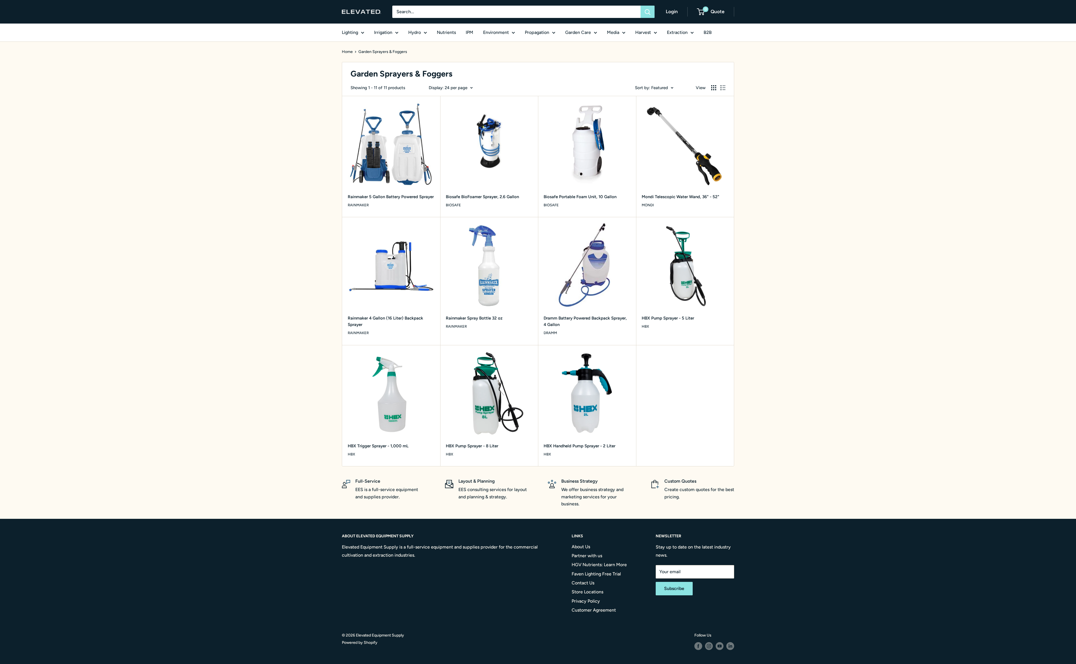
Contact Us (583, 583)
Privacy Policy (586, 601)
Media (613, 32)
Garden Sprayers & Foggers (382, 51)
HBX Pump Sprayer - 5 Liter (668, 318)
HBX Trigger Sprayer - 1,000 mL (378, 445)
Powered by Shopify (359, 642)
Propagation (537, 32)
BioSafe (453, 205)
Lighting (350, 32)
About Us (581, 546)
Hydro (414, 32)
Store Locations (587, 591)
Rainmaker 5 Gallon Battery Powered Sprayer (391, 196)
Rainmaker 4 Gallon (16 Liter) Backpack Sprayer (385, 321)
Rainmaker (358, 205)
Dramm (550, 333)
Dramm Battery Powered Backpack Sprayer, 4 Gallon (585, 321)
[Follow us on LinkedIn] (730, 646)
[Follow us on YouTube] (719, 646)
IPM (469, 32)
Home (347, 51)
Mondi (648, 205)
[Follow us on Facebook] (698, 646)
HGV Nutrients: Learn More (599, 564)
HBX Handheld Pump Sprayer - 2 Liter (579, 445)
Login (672, 11)
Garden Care (578, 32)
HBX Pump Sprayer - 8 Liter (472, 445)
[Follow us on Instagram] (709, 646)
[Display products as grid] (713, 87)
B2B (708, 32)
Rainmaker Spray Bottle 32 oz (474, 318)
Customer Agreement (594, 610)
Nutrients (446, 32)
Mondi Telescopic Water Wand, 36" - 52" (680, 196)
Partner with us (587, 555)
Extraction (677, 32)
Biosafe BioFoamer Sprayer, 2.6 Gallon (482, 196)
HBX (645, 326)
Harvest (643, 32)
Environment (496, 32)
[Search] (648, 12)
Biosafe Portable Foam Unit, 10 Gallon (580, 196)
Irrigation (383, 32)
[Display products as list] (722, 87)
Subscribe (674, 588)
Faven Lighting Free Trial (596, 574)
